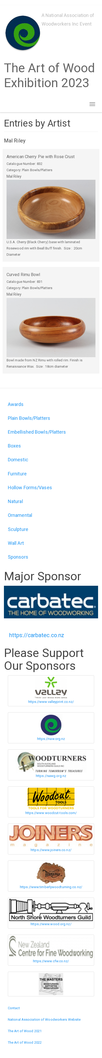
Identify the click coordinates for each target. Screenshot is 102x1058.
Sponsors (18, 557)
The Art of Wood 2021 (25, 1031)
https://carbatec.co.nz (36, 635)
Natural (15, 501)
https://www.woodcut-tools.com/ (51, 813)
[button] (51, 209)
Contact (14, 1008)
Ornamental (20, 515)
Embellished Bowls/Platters (37, 432)
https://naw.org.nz (51, 739)
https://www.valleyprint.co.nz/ (51, 702)
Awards (16, 404)
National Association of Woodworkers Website (44, 1019)
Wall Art (16, 543)
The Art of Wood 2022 (25, 1042)
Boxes (14, 446)
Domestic (18, 459)
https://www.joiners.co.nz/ (51, 850)
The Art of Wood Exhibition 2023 (49, 75)
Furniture (17, 473)
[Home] (23, 33)
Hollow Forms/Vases (30, 487)
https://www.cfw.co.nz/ (51, 961)
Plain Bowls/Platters (29, 418)
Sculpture (18, 529)
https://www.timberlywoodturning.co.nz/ (51, 887)
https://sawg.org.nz (51, 776)
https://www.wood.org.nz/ (51, 924)
